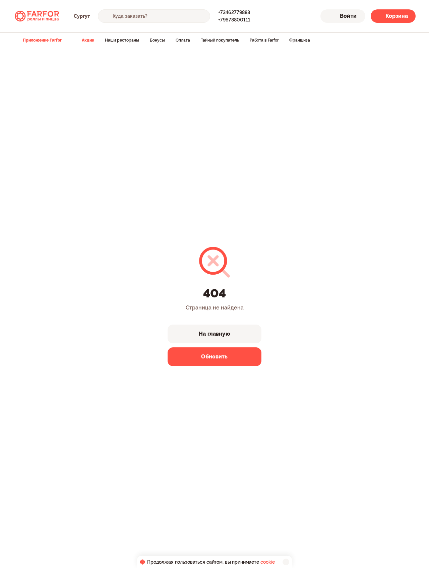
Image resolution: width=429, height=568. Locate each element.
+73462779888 (234, 12)
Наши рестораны (122, 40)
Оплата (183, 40)
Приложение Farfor (42, 40)
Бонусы (157, 40)
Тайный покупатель (220, 40)
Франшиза (299, 40)
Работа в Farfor (264, 40)
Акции (88, 40)
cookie (267, 562)
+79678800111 (234, 19)
